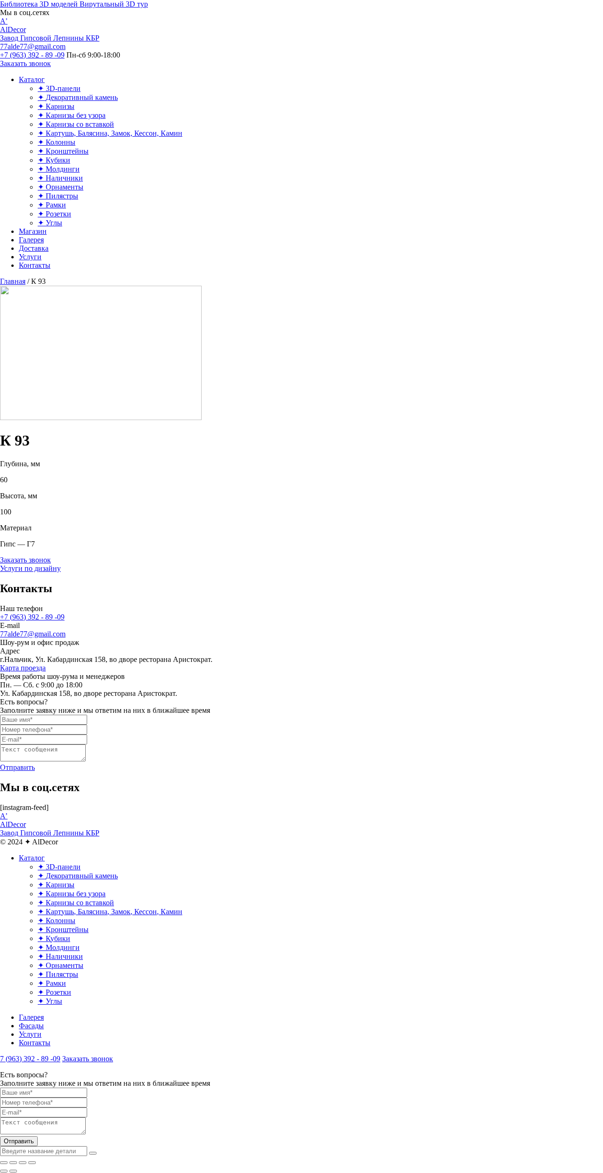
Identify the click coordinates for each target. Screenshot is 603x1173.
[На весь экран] (22, 1162)
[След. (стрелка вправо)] (13, 1171)
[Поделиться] (13, 1162)
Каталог (32, 858)
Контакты (34, 1043)
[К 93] (101, 417)
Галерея (31, 1017)
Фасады (31, 1026)
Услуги (30, 1034)
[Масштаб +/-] (32, 1162)
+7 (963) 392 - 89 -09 (32, 617)
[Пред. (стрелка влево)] (4, 1171)
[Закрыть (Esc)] (4, 1162)
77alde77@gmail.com (32, 634)
